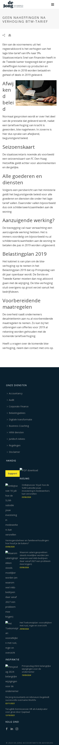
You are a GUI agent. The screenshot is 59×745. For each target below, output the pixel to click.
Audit (11, 399)
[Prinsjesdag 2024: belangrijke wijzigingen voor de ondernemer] (12, 679)
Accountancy (15, 393)
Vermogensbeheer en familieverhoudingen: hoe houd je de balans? (27, 542)
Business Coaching (19, 425)
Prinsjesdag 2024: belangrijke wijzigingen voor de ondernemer (36, 668)
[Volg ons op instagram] (17, 729)
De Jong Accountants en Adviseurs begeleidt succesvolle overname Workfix (27, 698)
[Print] (11, 35)
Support (12, 473)
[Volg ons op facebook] (6, 729)
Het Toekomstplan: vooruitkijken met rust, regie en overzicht (36, 624)
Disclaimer (14, 451)
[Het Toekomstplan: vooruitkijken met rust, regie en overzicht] (12, 638)
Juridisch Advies (17, 438)
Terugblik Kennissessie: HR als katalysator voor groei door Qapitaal (26, 710)
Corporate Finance (19, 406)
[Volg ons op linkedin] (11, 729)
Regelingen (14, 445)
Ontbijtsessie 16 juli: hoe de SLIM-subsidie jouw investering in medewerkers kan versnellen (36, 489)
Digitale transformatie (20, 419)
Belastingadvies (17, 412)
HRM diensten (16, 432)
